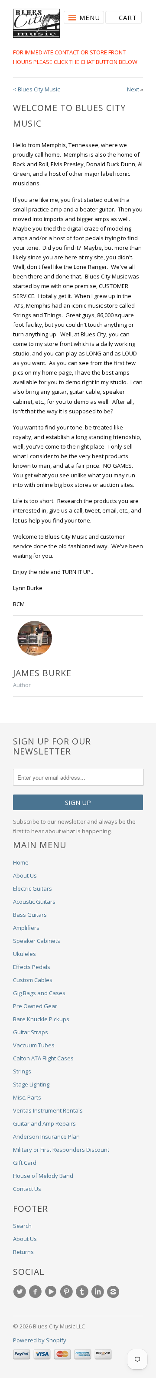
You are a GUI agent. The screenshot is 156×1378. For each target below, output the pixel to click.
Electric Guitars (32, 888)
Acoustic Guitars (34, 901)
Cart (128, 17)
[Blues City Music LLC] (36, 25)
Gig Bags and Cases (39, 993)
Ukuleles (24, 954)
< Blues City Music (36, 89)
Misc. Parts (27, 1097)
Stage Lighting (31, 1084)
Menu (89, 17)
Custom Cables (32, 980)
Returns (23, 1252)
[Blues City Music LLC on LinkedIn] (99, 1291)
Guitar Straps (30, 1032)
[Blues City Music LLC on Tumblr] (83, 1291)
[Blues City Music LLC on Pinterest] (67, 1291)
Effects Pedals (31, 967)
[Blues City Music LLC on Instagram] (114, 1291)
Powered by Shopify (39, 1340)
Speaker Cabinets (36, 941)
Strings (22, 1071)
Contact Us (27, 1189)
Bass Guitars (30, 915)
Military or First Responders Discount (61, 1149)
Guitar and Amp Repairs (44, 1123)
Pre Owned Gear (35, 1006)
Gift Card (24, 1163)
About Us (25, 875)
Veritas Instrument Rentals (48, 1110)
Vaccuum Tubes (34, 1045)
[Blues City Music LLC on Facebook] (36, 1291)
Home (21, 862)
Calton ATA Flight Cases (43, 1058)
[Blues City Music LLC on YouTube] (52, 1291)
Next (133, 89)
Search (22, 1226)
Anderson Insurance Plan (46, 1136)
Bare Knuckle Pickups (41, 1019)
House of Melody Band (43, 1176)
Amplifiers (26, 928)
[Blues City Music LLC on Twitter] (21, 1291)
